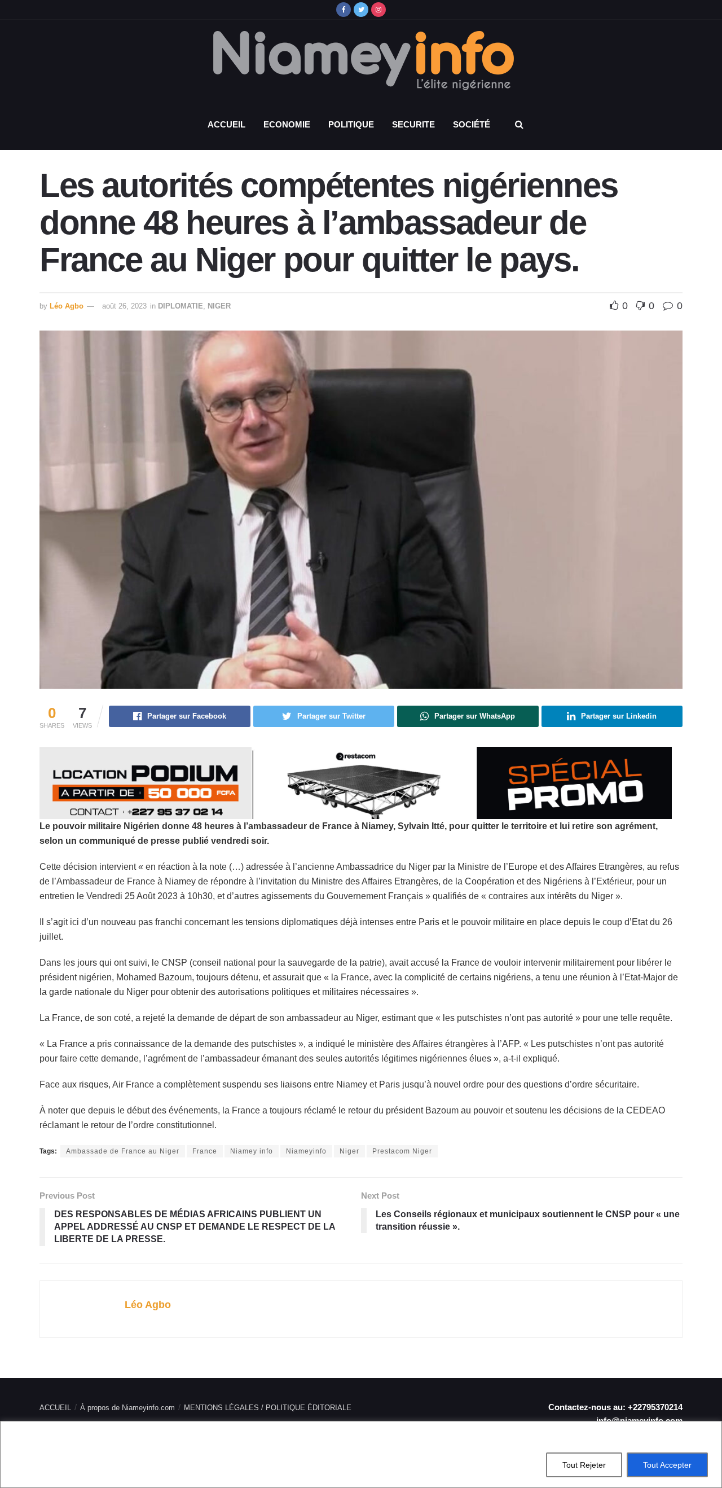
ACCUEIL (226, 124)
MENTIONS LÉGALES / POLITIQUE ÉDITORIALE (267, 1407)
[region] (361, 1454)
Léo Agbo (66, 306)
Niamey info (251, 1151)
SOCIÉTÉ (471, 124)
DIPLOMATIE (180, 306)
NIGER (219, 306)
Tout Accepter (667, 1464)
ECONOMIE (286, 124)
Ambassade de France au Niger (122, 1151)
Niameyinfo (306, 1151)
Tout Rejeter (584, 1464)
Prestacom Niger (402, 1151)
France (204, 1151)
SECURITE (413, 124)
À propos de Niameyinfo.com (127, 1407)
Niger (349, 1151)
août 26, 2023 (124, 306)
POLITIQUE (351, 124)
